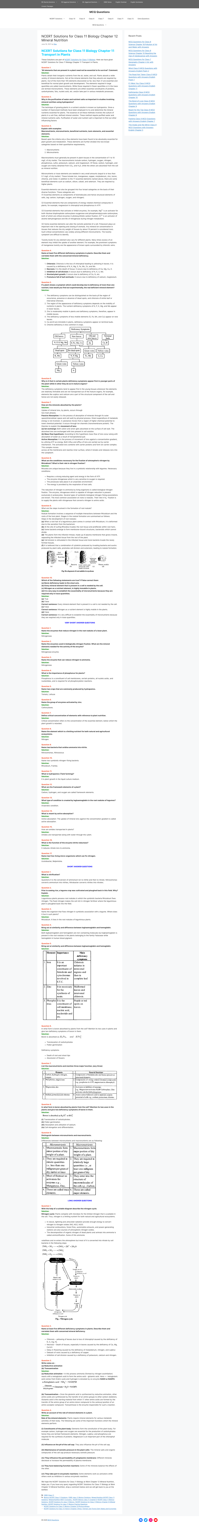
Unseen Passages (47, 6)
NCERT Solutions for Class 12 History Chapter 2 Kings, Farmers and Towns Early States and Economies (80, 1509)
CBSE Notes (108, 2)
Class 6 (110, 19)
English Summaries (137, 2)
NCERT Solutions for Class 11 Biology (80, 60)
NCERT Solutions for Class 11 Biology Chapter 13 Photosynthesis (67, 1506)
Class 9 (82, 19)
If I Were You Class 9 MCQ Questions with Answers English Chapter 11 (142, 86)
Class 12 (130, 19)
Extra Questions (143, 19)
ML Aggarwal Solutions (89, 2)
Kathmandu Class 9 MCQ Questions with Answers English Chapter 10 (142, 95)
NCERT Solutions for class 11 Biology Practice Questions (67, 1504)
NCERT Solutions (56, 19)
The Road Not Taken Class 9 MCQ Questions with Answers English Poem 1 (143, 77)
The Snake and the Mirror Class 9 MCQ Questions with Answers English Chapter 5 (143, 127)
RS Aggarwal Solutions (68, 2)
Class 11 (120, 19)
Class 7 (101, 19)
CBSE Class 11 (49, 1495)
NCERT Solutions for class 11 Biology (62, 1502)
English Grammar (121, 2)
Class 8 (91, 19)
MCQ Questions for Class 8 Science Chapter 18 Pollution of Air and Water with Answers (143, 44)
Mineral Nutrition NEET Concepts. (60, 1500)
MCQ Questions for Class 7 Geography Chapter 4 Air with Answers (141, 62)
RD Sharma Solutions (48, 2)
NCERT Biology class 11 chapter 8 (85, 1500)
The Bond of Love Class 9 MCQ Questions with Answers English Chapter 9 (142, 103)
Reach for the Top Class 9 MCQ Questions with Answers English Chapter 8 (142, 112)
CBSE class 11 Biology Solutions (79, 1497)
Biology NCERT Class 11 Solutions (56, 1497)
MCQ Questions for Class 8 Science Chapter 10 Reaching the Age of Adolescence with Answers (143, 53)
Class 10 (72, 19)
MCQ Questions (99, 12)
